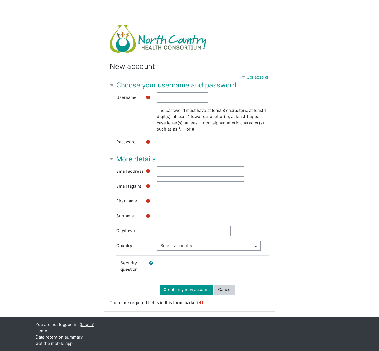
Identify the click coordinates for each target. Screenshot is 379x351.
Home (41, 331)
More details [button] (136, 159)
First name (126, 201)
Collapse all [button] (258, 77)
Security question (129, 266)
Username (126, 97)
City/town (125, 230)
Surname (125, 216)
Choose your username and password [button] (176, 85)
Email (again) (128, 186)
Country (124, 245)
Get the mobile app (54, 343)
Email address (130, 171)
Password (126, 141)
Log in (87, 324)
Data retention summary (59, 337)
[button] (152, 263)
